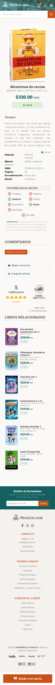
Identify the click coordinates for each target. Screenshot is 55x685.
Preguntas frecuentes (27, 620)
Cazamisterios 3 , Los (31, 401)
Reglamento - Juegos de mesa (27, 588)
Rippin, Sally (25, 334)
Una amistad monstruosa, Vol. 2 (29, 330)
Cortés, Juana (39, 429)
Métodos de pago (27, 612)
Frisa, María (25, 429)
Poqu (37, 357)
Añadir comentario (16, 252)
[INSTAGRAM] (32, 525)
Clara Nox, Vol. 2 (28, 377)
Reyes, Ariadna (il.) (28, 431)
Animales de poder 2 (30, 426)
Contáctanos (27, 546)
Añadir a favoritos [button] (20, 265)
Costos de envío (27, 607)
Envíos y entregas (27, 616)
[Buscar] (51, 14)
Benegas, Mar (15, 90)
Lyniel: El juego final (30, 452)
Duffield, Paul (26, 357)
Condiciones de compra (27, 583)
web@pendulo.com (27, 542)
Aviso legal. (27, 570)
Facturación (27, 629)
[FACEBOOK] (22, 525)
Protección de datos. (27, 575)
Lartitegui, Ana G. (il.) (36, 90)
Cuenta (27, 625)
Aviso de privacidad (27, 566)
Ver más (46, 152)
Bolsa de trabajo (27, 551)
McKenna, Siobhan (28, 360)
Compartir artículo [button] (20, 273)
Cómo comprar (27, 603)
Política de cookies (27, 579)
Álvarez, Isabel (26, 379)
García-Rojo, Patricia (30, 403)
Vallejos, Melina (28, 454)
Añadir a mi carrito (30, 678)
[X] (27, 525)
